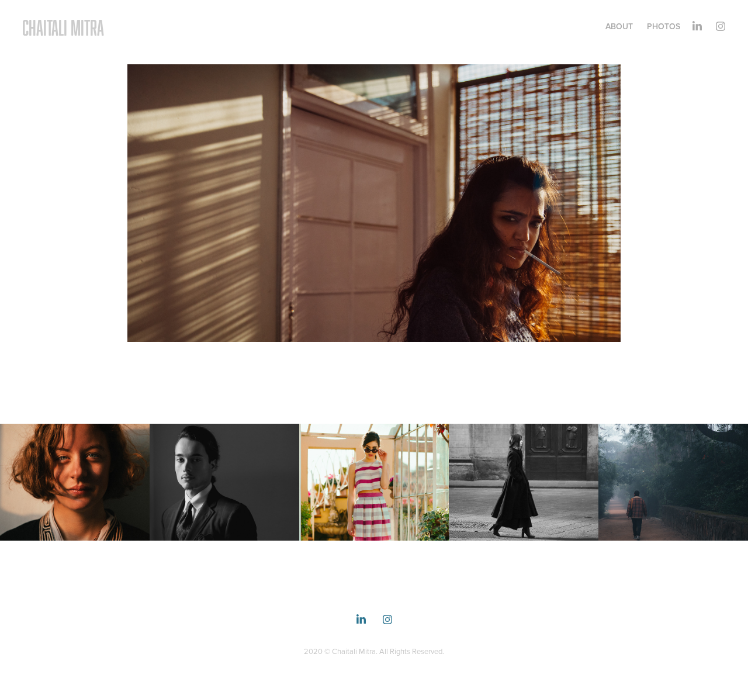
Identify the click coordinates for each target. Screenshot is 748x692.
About (619, 26)
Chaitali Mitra (63, 27)
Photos (663, 26)
